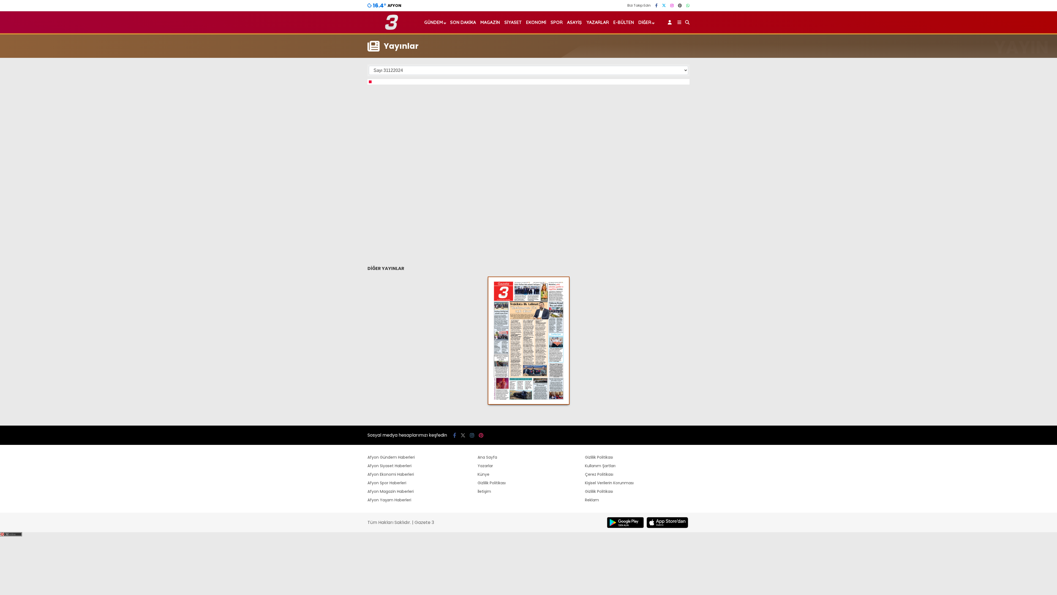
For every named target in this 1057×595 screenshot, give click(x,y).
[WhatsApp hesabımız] (688, 5)
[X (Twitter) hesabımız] (664, 5)
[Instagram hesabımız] (672, 5)
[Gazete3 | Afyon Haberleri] (391, 28)
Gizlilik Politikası (492, 483)
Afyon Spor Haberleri (386, 483)
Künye (483, 474)
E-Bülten (623, 22)
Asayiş (574, 22)
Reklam (592, 500)
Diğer (644, 22)
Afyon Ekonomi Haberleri (390, 474)
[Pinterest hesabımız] (680, 5)
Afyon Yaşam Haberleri (389, 500)
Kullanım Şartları (600, 466)
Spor (557, 22)
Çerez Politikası (599, 474)
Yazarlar (597, 22)
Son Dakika (463, 22)
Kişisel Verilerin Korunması (609, 483)
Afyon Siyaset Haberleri (389, 466)
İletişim (484, 491)
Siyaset (513, 22)
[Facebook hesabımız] (656, 5)
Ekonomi (536, 22)
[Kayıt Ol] (671, 22)
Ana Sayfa (487, 457)
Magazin (490, 22)
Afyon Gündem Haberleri (391, 457)
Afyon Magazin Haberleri (390, 491)
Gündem (433, 22)
